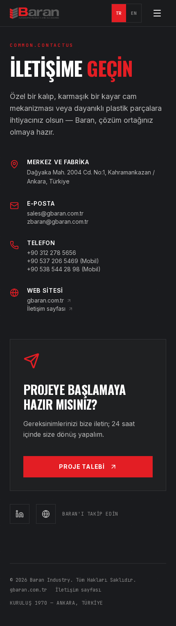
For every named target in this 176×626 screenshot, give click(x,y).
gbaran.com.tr (45, 300)
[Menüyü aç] (157, 13)
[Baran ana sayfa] (34, 13)
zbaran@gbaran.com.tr (57, 221)
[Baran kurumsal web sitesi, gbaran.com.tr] (46, 514)
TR (119, 13)
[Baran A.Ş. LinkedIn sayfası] (19, 514)
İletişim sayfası (46, 308)
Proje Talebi (81, 466)
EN (134, 13)
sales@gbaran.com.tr (55, 213)
